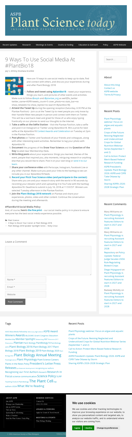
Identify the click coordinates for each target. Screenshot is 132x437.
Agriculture (39, 332)
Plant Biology (29, 343)
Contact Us (40, 401)
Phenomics (9, 343)
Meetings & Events (44, 44)
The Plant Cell (41, 381)
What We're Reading (30, 386)
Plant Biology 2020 (50, 350)
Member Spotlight (25, 339)
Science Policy (46, 376)
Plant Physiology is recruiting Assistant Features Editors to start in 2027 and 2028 (114, 221)
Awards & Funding (45, 409)
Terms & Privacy (112, 94)
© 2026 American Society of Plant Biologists (23, 434)
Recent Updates (10, 44)
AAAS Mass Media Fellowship (16, 332)
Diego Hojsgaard (112, 269)
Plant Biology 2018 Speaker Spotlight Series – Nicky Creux (33, 226)
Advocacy (31, 332)
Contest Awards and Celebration (53, 131)
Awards (20, 335)
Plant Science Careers (48, 359)
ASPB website (111, 91)
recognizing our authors (44, 368)
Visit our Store (10, 409)
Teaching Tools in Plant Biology (17, 382)
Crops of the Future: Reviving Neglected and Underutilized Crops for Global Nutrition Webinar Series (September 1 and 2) (114, 142)
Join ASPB (9, 401)
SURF (59, 376)
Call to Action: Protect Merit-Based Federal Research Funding (115, 159)
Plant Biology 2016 (21, 346)
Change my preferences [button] (107, 428)
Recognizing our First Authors (21, 371)
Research (26, 44)
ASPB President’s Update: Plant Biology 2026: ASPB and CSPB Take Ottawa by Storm (115, 173)
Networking (40, 339)
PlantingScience (10, 360)
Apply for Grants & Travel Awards (47, 412)
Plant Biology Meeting (43, 421)
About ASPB (11, 398)
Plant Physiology (27, 359)
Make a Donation (12, 415)
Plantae (18, 342)
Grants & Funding (65, 44)
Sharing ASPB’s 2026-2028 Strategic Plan (89, 363)
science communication (25, 376)
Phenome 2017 (53, 339)
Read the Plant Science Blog (17, 418)
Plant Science (13, 220)
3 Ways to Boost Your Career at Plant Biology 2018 (30, 223)
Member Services (44, 398)
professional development (26, 368)
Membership (10, 339)
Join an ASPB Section (13, 407)
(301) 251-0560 (41, 404)
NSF (46, 339)
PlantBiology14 (43, 342)
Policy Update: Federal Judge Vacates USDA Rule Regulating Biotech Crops (114, 259)
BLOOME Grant (32, 335)
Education (53, 335)
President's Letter (41, 363)
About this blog (112, 84)
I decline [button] (88, 428)
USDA (14, 386)
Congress (44, 335)
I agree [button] (77, 428)
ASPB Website (119, 44)
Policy (105, 44)
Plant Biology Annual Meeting (37, 355)
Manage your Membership (14, 404)
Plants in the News (14, 363)
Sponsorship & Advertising (14, 412)
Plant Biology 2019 (30, 350)
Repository (109, 252)
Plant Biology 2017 (43, 346)
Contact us (109, 88)
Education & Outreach (88, 44)
